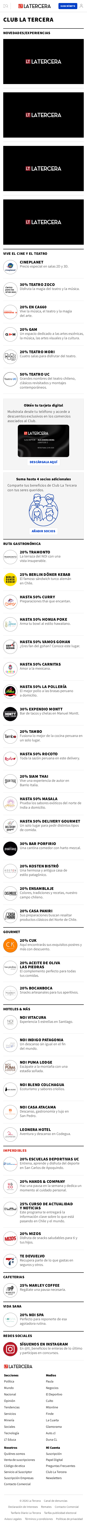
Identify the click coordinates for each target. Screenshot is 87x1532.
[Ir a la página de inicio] (34, 6)
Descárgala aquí (43, 462)
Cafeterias (13, 1277)
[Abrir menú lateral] (7, 6)
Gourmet (11, 931)
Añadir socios (45, 531)
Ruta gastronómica (22, 543)
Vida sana (12, 1306)
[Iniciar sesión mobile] (81, 5)
